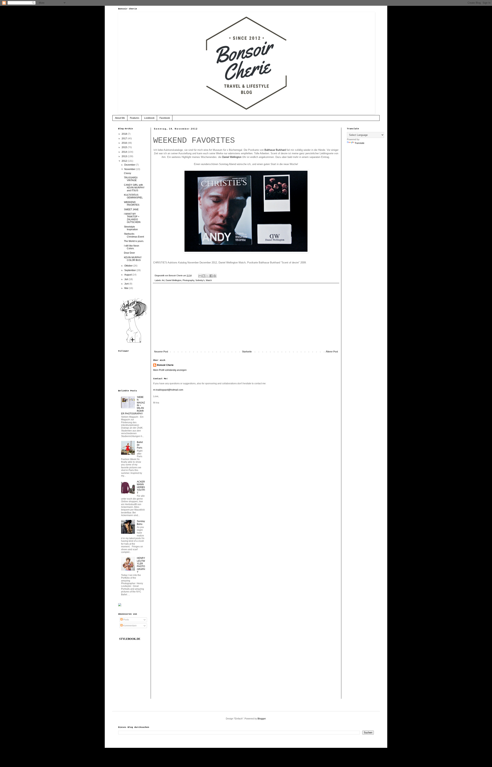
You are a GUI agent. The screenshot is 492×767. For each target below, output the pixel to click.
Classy (127, 173)
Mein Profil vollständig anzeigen (170, 370)
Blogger (262, 718)
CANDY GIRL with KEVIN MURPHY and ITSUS (134, 188)
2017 (125, 138)
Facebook (165, 118)
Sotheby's (200, 280)
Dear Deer (129, 253)
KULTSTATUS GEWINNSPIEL (133, 196)
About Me (120, 118)
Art (163, 280)
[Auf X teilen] (207, 276)
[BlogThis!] (204, 276)
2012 (125, 161)
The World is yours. (134, 241)
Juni (126, 283)
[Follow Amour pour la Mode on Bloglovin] (133, 342)
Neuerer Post (161, 351)
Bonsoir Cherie (165, 365)
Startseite (247, 351)
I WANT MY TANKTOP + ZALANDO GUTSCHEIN (132, 218)
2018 (125, 134)
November (130, 169)
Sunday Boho (141, 522)
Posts (126, 619)
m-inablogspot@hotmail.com (168, 389)
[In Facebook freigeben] (211, 276)
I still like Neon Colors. (131, 247)
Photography (188, 280)
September (130, 270)
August (128, 274)
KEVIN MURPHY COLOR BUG (133, 258)
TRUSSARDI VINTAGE (130, 179)
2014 (125, 152)
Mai (126, 288)
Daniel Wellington (231, 157)
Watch (209, 280)
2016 (125, 143)
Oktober (128, 265)
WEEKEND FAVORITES (131, 203)
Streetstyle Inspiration (131, 228)
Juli (126, 279)
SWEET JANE (131, 209)
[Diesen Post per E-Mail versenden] (200, 276)
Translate (359, 143)
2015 (125, 147)
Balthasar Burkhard (275, 149)
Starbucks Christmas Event (134, 235)
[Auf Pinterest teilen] (215, 276)
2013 (125, 156)
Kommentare (130, 625)
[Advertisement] (246, 319)
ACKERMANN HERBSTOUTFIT (141, 487)
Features (134, 118)
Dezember (130, 164)
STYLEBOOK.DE (129, 639)
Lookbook (149, 118)
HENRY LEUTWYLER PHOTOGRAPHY (141, 565)
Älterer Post (332, 351)
